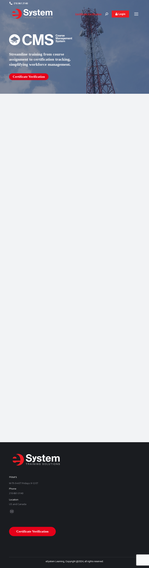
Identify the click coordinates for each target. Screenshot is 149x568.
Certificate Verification (88, 14)
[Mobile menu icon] (136, 14)
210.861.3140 (21, 3)
